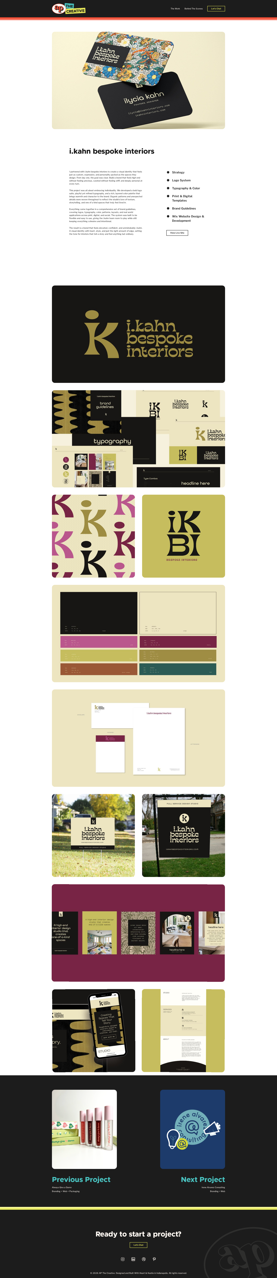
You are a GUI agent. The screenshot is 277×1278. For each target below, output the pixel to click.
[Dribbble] (144, 1259)
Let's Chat (216, 9)
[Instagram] (123, 1259)
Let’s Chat (138, 1245)
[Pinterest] (154, 1259)
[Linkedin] (133, 1259)
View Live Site (177, 233)
